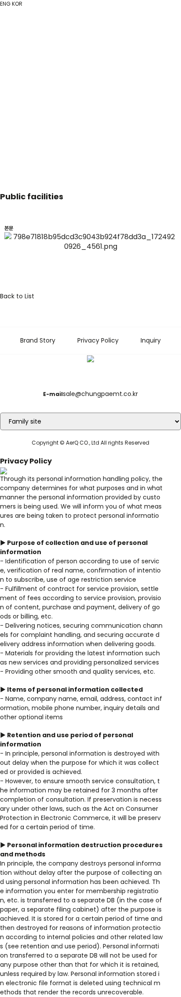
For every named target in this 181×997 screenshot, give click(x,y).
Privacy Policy (98, 340)
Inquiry (151, 340)
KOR (17, 3)
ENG (5, 3)
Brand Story (37, 340)
